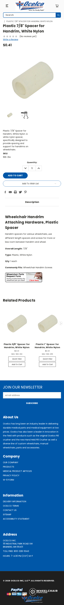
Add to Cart (17, 364)
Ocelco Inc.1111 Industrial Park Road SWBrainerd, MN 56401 (18, 543)
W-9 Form (8, 479)
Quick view (17, 359)
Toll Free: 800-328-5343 (16, 551)
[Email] (10, 192)
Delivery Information (14, 501)
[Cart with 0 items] (56, 5)
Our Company (10, 462)
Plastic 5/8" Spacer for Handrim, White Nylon (17, 346)
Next (61, 323)
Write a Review (10, 39)
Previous (3, 323)
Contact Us (10, 510)
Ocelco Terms (11, 505)
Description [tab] (32, 202)
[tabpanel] (32, 247)
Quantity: (32, 162)
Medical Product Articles (17, 471)
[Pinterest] (25, 192)
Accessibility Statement (16, 518)
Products (8, 466)
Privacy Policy (11, 475)
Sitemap (7, 514)
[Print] (15, 192)
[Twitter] (20, 192)
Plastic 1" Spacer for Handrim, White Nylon (47, 346)
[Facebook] (5, 192)
